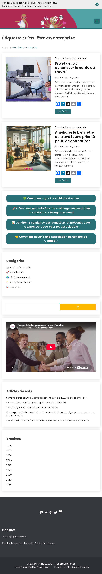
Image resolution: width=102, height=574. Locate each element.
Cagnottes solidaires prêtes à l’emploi (21, 6)
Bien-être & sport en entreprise (71, 58)
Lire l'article (63, 111)
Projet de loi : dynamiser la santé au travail (75, 67)
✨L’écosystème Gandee (19, 282)
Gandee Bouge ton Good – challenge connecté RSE (30, 3)
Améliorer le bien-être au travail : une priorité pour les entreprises (75, 136)
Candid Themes (80, 567)
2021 (8, 470)
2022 (9, 465)
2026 (9, 445)
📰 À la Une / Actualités (18, 267)
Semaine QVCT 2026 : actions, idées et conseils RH (32, 407)
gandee (75, 77)
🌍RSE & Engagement (18, 277)
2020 (9, 475)
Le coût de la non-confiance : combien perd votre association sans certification (47, 420)
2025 (9, 450)
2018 (8, 484)
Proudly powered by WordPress (31, 567)
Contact (48, 6)
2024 (9, 455)
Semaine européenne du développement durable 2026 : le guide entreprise (47, 398)
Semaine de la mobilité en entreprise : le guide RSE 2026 (36, 402)
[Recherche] (78, 307)
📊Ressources (13, 287)
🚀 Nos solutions (15, 272)
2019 (8, 480)
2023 (9, 460)
